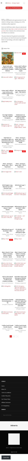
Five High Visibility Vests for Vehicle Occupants (7, 116)
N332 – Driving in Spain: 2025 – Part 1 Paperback (7, 165)
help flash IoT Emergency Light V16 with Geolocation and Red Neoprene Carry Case (7, 141)
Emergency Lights (20, 95)
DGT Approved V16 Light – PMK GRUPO (20, 91)
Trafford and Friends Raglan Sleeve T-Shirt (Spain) (20, 327)
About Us (3, 389)
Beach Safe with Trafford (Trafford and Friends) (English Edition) (7, 68)
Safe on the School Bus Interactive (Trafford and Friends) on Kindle (7, 279)
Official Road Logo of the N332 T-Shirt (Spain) (20, 208)
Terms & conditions (6, 392)
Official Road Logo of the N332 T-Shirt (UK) (7, 231)
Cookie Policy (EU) (5, 396)
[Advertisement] (14, 357)
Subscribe (6, 457)
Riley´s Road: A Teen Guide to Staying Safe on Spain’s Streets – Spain (7, 254)
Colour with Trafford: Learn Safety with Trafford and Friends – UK (8, 93)
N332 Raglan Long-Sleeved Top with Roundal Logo (7, 186)
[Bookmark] (21, 3)
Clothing (4, 211)
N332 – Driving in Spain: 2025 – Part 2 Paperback (20, 165)
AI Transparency (5, 405)
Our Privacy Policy (5, 399)
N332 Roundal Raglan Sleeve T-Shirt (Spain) (7, 208)
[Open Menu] (1, 3)
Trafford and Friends (20, 74)
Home (2, 19)
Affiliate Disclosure (6, 402)
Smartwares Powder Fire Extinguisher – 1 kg (7, 301)
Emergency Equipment (20, 94)
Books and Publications (7, 72)
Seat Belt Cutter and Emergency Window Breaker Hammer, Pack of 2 (20, 279)
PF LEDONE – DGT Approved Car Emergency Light (20, 231)
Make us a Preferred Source (14, 8)
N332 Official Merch (7, 190)
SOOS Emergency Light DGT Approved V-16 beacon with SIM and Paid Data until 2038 (20, 302)
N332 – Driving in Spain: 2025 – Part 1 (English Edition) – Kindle (20, 140)
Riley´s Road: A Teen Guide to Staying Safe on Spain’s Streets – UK (20, 254)
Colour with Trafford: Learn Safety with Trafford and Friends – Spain (20, 68)
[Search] (26, 3)
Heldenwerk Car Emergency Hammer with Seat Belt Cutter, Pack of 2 (20, 117)
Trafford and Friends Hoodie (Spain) (7, 326)
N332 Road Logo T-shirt (20, 185)
